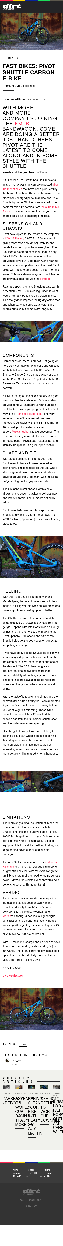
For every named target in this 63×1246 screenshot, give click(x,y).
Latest (23, 1044)
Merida (7, 916)
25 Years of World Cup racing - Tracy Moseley (24, 1111)
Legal (21, 1199)
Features (16, 1172)
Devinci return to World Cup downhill (44, 1105)
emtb (22, 123)
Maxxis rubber (20, 431)
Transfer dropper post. (29, 414)
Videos (30, 1169)
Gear (49, 1172)
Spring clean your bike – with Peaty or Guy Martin (31, 1112)
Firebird (45, 279)
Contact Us (44, 1176)
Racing (46, 1169)
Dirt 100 (33, 1172)
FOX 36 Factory (14, 238)
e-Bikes (11, 58)
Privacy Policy (34, 1199)
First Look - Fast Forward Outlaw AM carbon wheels (56, 1111)
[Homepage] (31, 1190)
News (15, 1169)
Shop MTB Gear (21, 1176)
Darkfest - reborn (6, 1097)
